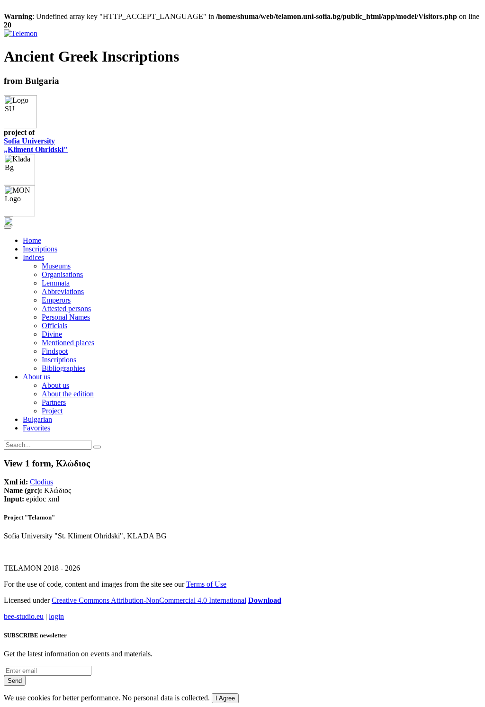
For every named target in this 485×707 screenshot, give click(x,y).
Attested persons (66, 308)
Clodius (41, 482)
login (56, 616)
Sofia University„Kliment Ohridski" (36, 145)
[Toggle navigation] (7, 227)
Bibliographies (63, 368)
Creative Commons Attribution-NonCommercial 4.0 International (149, 600)
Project (52, 411)
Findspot (55, 351)
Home (32, 240)
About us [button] (36, 377)
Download (264, 600)
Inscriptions (40, 249)
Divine (52, 334)
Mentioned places (68, 343)
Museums (56, 266)
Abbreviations (63, 291)
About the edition (68, 394)
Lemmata (56, 283)
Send (15, 680)
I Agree (225, 698)
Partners (54, 402)
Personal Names (66, 317)
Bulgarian (37, 419)
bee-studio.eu (24, 616)
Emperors (56, 300)
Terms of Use (206, 584)
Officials (54, 326)
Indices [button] (33, 257)
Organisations (62, 274)
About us (55, 385)
